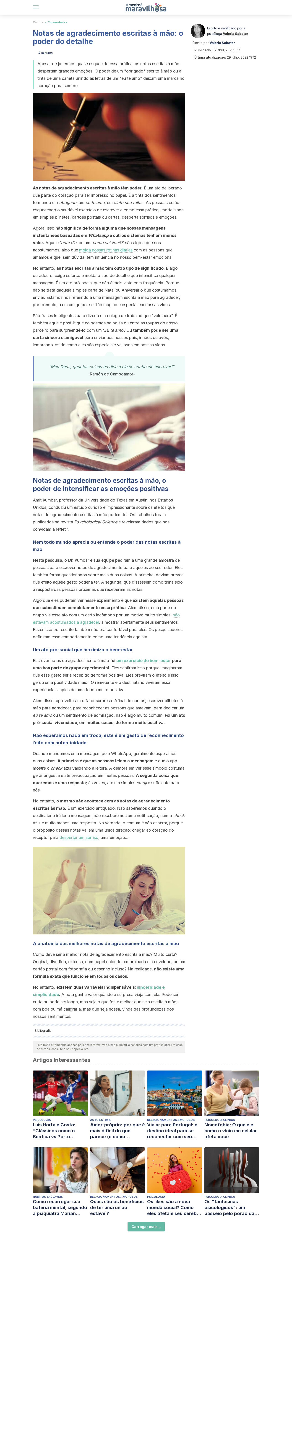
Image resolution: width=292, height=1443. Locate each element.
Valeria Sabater (235, 34)
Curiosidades (57, 22)
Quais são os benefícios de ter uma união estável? (117, 1207)
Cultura (38, 22)
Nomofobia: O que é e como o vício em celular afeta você (230, 1130)
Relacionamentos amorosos (171, 1120)
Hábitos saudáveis (48, 1196)
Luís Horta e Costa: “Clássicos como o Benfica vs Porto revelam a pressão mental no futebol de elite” (56, 1131)
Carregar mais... (146, 1226)
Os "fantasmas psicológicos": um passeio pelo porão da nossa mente (229, 1207)
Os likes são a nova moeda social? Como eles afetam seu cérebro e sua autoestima (174, 1207)
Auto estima (100, 1120)
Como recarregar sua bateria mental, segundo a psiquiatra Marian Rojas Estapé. (60, 1207)
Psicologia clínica (219, 1120)
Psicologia (42, 1120)
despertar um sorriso (79, 837)
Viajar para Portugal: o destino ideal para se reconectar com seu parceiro (172, 1131)
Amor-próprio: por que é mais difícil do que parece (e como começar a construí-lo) (117, 1131)
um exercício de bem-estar (143, 660)
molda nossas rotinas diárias (106, 250)
